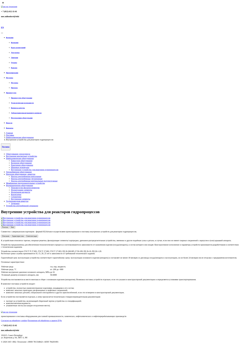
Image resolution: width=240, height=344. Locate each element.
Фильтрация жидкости (20, 192)
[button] (122, 38)
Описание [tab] (5, 236)
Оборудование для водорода (18, 154)
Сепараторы (16, 197)
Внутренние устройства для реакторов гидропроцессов (34, 170)
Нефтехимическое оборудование (20, 137)
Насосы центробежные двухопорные (26, 179)
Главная (9, 133)
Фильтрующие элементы (21, 190)
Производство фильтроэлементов (25, 188)
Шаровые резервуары (20, 167)
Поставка (10, 135)
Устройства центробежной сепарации (22, 206)
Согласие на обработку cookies (14, 320)
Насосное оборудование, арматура (20, 174)
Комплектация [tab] (31, 236)
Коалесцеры (16, 194)
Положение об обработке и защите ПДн (45, 320)
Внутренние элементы (20, 199)
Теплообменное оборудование (19, 172)
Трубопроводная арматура (17, 201)
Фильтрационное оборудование (19, 185)
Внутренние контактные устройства (21, 156)
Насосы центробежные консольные (26, 176)
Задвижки (15, 203)
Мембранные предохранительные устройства (25, 183)
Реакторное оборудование (22, 165)
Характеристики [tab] (18, 236)
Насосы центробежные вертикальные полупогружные (34, 181)
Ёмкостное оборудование (21, 161)
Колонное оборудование (21, 163)
